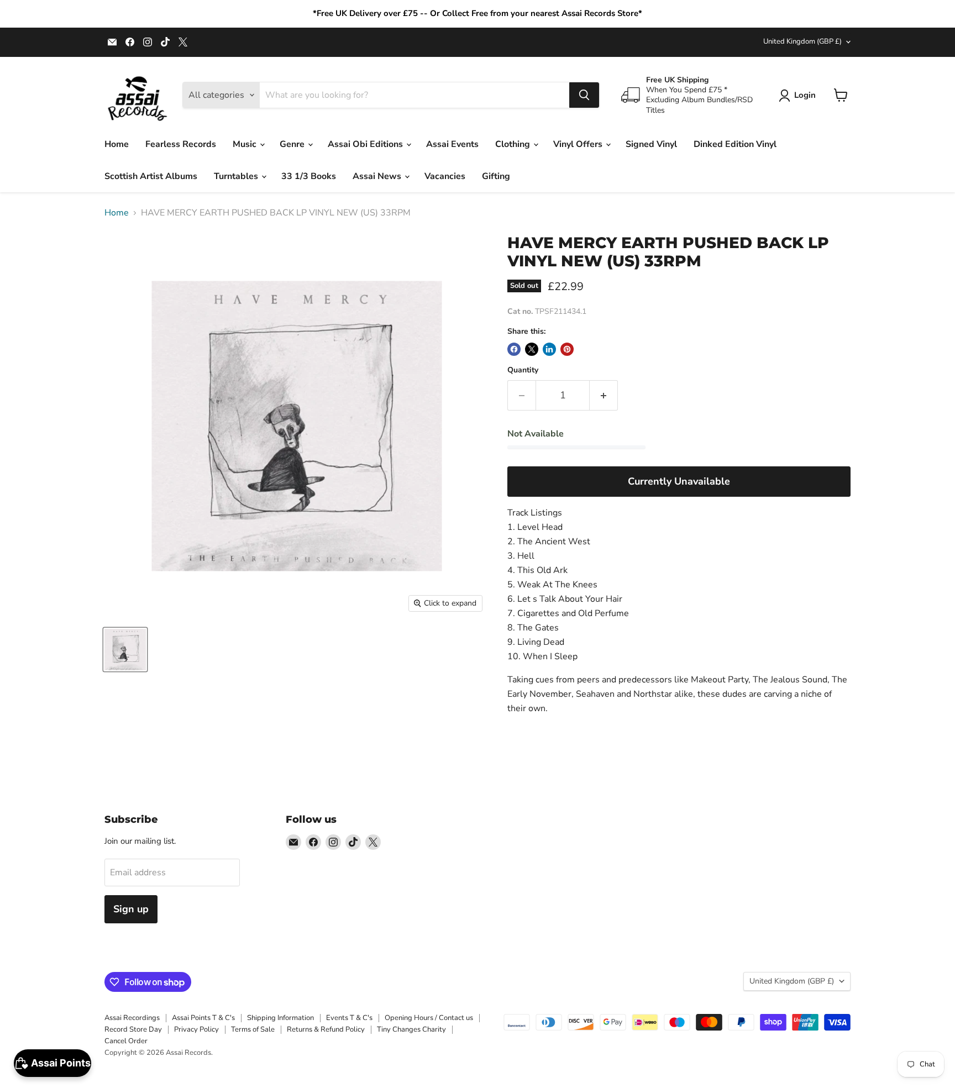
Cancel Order (126, 1041)
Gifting (496, 176)
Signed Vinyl (651, 144)
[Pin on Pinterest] (567, 349)
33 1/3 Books (308, 176)
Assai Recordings (132, 1018)
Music (246, 144)
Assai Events (452, 144)
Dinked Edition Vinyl (735, 144)
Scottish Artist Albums (150, 176)
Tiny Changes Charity (411, 1029)
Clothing (513, 144)
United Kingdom (802, 41)
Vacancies (444, 176)
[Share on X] (531, 349)
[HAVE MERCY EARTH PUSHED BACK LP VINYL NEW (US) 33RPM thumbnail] (125, 649)
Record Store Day (133, 1029)
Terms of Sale (253, 1029)
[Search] (584, 95)
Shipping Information (280, 1018)
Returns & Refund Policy (326, 1029)
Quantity (522, 370)
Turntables (237, 176)
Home (116, 144)
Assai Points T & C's (203, 1018)
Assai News (378, 176)
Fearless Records (180, 144)
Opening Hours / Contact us (429, 1018)
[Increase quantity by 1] (604, 395)
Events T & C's (349, 1018)
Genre (293, 144)
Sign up (131, 909)
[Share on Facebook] (514, 349)
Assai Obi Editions (366, 144)
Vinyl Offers (579, 144)
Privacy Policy (196, 1029)
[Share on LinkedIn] (549, 349)
